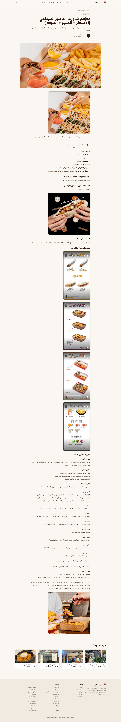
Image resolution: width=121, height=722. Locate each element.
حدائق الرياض (32, 710)
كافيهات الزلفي (32, 689)
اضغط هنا (51, 171)
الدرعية (57, 708)
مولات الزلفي (33, 708)
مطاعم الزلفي (56, 701)
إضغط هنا (55, 168)
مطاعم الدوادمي (81, 10)
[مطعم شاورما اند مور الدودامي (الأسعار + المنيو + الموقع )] (60, 113)
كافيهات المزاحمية (31, 701)
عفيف (57, 710)
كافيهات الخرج (56, 703)
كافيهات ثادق (32, 705)
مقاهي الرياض (56, 689)
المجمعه (57, 696)
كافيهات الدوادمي (32, 696)
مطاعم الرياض (56, 687)
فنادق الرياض (32, 703)
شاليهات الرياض (32, 692)
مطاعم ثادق (33, 698)
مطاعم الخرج (56, 694)
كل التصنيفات (79, 689)
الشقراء (34, 694)
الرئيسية (66, 2)
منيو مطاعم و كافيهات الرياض (52, 692)
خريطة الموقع (80, 696)
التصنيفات (58, 2)
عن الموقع (51, 2)
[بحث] (16, 2)
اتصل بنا (44, 2)
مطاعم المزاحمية (32, 687)
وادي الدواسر (56, 705)
